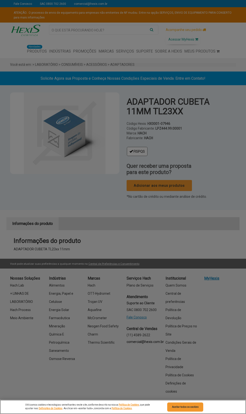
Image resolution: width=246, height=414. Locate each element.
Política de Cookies (129, 404)
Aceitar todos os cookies (185, 407)
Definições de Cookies (50, 408)
